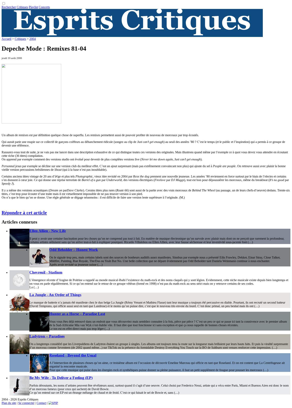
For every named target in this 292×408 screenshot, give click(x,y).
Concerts (44, 7)
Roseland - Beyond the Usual (72, 355)
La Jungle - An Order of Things (55, 295)
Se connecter (26, 403)
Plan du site (9, 403)
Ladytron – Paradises (47, 336)
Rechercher (9, 7)
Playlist (33, 7)
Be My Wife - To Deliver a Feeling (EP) (61, 378)
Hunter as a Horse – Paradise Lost (77, 314)
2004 (32, 39)
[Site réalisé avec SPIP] (53, 403)
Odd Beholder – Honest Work (73, 250)
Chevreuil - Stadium (45, 272)
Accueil (6, 39)
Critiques (22, 7)
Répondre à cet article (24, 212)
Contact (41, 403)
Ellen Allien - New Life (47, 231)
